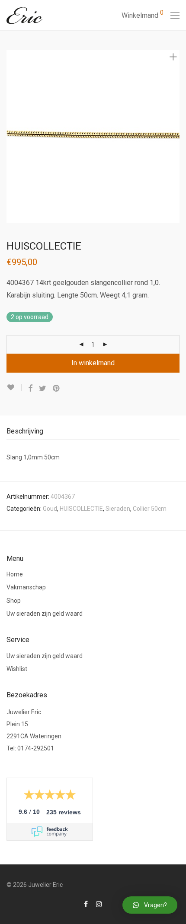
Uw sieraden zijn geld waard (44, 613)
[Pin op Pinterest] (57, 388)
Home (14, 574)
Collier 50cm (150, 508)
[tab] (93, 431)
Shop (13, 600)
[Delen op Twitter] (42, 388)
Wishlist (16, 668)
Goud (50, 508)
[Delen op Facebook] (30, 388)
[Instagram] (99, 903)
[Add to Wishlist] (14, 387)
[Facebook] (86, 903)
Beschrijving (24, 431)
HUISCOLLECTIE (81, 508)
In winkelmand (93, 363)
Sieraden (118, 508)
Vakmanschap (26, 587)
